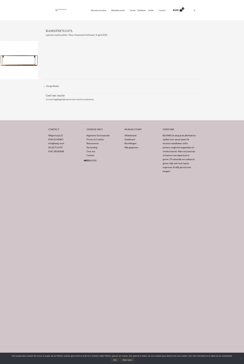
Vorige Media (51, 86)
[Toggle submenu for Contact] (166, 10)
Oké (115, 360)
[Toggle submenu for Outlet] (155, 10)
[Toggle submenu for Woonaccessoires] (107, 10)
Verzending (91, 147)
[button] (50, 158)
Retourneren (92, 143)
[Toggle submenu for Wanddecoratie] (126, 10)
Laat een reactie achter (56, 35)
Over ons (90, 151)
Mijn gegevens (131, 147)
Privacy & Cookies (95, 139)
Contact (90, 155)
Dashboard (130, 139)
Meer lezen (127, 360)
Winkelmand (130, 135)
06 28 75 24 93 (55, 147)
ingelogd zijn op (61, 99)
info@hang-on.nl (56, 143)
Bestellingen (130, 143)
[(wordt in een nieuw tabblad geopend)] (90, 253)
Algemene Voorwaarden (98, 135)
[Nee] (241, 358)
